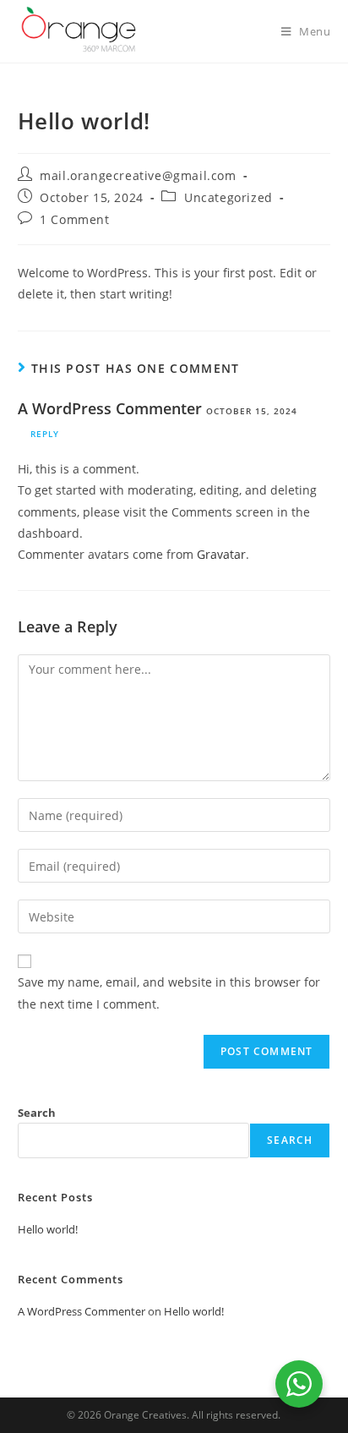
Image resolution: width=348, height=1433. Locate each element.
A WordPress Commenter (110, 408)
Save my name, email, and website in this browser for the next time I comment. (169, 992)
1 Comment (74, 219)
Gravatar (221, 554)
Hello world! (48, 1229)
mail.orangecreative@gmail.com (138, 175)
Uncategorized (228, 197)
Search (37, 1112)
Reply (44, 434)
